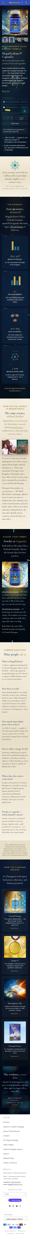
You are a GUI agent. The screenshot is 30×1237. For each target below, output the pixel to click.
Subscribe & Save (12, 108)
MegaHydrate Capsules (10, 609)
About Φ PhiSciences (11, 1131)
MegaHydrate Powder (10, 592)
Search (6, 1154)
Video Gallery (8, 1145)
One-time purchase (13, 102)
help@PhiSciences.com (15, 1184)
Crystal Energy (17, 226)
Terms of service (20, 1233)
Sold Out (21, 118)
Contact (6, 1136)
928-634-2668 (15, 1182)
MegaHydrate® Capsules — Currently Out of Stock (15, 1101)
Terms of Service (10, 1163)
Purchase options (8, 98)
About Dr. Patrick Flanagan (13, 1127)
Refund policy (21, 1231)
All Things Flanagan (10, 1140)
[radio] (4, 102)
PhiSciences (12, 1230)
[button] (3, 2)
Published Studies (16, 855)
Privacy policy (10, 1233)
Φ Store (6, 1122)
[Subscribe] (25, 1194)
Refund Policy (8, 1158)
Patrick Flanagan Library (12, 1149)
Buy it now (15, 123)
